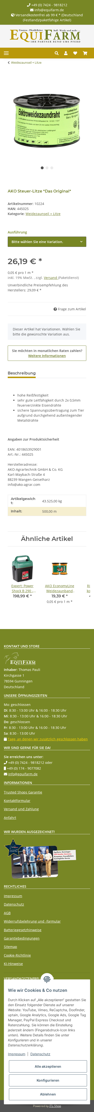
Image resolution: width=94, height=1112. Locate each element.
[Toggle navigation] (6, 53)
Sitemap (10, 946)
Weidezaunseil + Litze (43, 213)
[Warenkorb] (85, 53)
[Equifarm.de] (45, 36)
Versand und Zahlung (21, 809)
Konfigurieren (48, 1080)
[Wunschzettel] (75, 53)
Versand (51, 277)
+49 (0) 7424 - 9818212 (48, 5)
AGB (7, 913)
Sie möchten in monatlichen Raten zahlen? (47, 353)
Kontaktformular (17, 800)
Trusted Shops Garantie (23, 792)
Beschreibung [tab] (22, 373)
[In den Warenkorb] (11, 77)
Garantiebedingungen (22, 938)
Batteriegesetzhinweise (22, 930)
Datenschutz (14, 904)
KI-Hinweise (13, 963)
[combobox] (47, 242)
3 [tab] (51, 167)
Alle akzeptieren (48, 1066)
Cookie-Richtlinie (17, 955)
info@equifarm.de (49, 10)
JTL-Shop (55, 1106)
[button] (58, 53)
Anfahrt (10, 817)
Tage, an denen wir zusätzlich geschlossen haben (48, 739)
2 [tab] (47, 167)
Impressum (13, 896)
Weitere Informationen (47, 355)
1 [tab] (42, 167)
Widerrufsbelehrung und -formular (32, 921)
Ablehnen (48, 1094)
